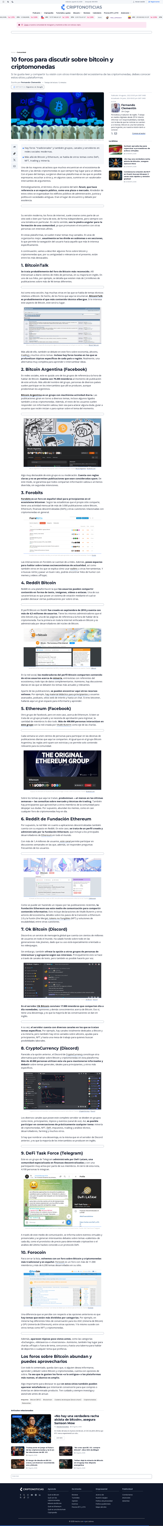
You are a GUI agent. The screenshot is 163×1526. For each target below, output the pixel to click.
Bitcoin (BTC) (35, 1400)
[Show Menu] (3, 2)
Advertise (126, 1501)
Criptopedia (48, 13)
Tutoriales (76, 1498)
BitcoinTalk (96, 296)
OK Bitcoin (89, 999)
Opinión (75, 1501)
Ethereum (46, 835)
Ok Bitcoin (43, 1006)
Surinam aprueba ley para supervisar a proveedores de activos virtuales (137, 148)
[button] (14, 156)
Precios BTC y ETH (111, 13)
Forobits (26, 498)
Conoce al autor (138, 133)
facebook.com (91, 468)
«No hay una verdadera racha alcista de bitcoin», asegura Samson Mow (76, 1419)
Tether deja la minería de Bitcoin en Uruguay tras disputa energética (88, 1462)
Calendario (97, 13)
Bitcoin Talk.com (94, 345)
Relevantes (26, 1403)
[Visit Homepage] (81, 7)
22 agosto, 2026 (76, 1427)
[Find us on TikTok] (24, 1497)
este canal (65, 841)
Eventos (75, 1504)
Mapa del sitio (101, 1507)
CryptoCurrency (74, 1054)
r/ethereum (92, 898)
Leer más (60, 1437)
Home (13, 52)
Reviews (87, 13)
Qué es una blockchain (57, 1509)
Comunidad (21, 52)
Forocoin (60, 1261)
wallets (74, 568)
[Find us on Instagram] (28, 1495)
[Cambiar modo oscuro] (12, 2)
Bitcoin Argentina (31, 395)
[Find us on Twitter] (24, 1495)
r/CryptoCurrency (84, 1111)
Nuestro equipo (102, 1498)
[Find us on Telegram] (36, 1495)
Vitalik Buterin (64, 724)
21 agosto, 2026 (32, 1455)
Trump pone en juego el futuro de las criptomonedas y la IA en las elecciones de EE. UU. (40, 1449)
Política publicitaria (103, 1504)
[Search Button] (8, 2)
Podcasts (36, 13)
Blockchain (47, 1400)
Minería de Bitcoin (55, 1503)
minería (57, 678)
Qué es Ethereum (54, 1506)
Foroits (94, 555)
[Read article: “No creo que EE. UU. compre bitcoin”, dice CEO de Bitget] (65, 1451)
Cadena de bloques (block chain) (68, 1400)
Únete (26, 25)
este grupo (27, 724)
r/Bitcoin (93, 668)
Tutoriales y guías (63, 13)
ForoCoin (90, 1308)
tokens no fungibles (59, 918)
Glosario (76, 13)
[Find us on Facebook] (20, 1495)
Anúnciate (125, 13)
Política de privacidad (104, 1501)
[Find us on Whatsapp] (28, 1497)
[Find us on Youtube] (32, 1495)
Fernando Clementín (31, 82)
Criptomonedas (90, 1400)
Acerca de (100, 1495)
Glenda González (63, 1427)
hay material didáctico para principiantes (66, 694)
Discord (95, 999)
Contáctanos (127, 1495)
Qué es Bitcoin (53, 1495)
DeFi (49, 1127)
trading (25, 355)
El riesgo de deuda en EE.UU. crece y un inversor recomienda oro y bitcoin (40, 1462)
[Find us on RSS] (20, 1497)
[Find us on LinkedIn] (39, 1495)
